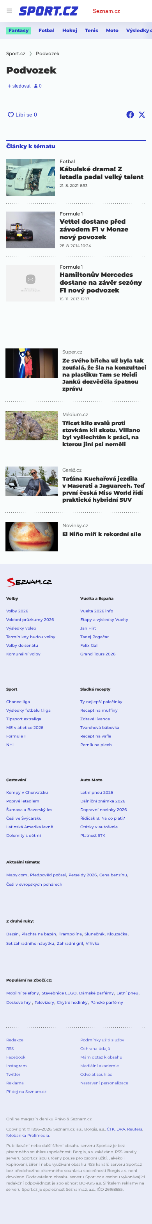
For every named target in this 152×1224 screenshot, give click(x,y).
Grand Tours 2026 (97, 654)
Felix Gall (89, 645)
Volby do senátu (22, 645)
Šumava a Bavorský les (29, 809)
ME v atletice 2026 (24, 727)
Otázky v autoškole (99, 826)
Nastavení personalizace (104, 1083)
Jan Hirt (88, 628)
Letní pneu (127, 993)
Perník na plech (96, 744)
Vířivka (92, 943)
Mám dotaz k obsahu (101, 1057)
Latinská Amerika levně (29, 826)
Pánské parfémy (106, 1002)
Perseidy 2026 (83, 875)
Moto (112, 30)
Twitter (13, 1074)
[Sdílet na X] (142, 114)
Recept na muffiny (99, 710)
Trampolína (70, 934)
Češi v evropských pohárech (34, 884)
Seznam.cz (106, 11)
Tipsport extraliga (23, 718)
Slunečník (94, 934)
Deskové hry (19, 1002)
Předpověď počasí (48, 875)
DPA (121, 1129)
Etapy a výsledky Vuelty (104, 619)
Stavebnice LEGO (59, 993)
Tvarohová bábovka (99, 727)
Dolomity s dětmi (23, 835)
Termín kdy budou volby (30, 636)
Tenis (91, 30)
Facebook (15, 1057)
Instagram (16, 1065)
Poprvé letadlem (22, 801)
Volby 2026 (17, 611)
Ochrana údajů (95, 1048)
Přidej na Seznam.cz (26, 1091)
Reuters (134, 1129)
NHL (10, 744)
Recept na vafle (95, 736)
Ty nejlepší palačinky (101, 701)
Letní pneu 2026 (96, 792)
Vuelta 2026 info (96, 611)
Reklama (15, 1083)
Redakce (14, 1040)
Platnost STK (92, 835)
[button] (30, 177)
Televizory (44, 1002)
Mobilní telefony (22, 993)
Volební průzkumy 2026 (30, 619)
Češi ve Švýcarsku (24, 818)
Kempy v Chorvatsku (27, 792)
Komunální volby (23, 654)
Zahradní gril (70, 943)
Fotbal (47, 30)
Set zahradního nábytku (30, 943)
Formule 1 (71, 214)
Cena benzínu (113, 875)
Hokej (69, 30)
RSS (10, 1048)
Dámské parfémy (96, 993)
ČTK (111, 1129)
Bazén (12, 934)
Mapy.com (16, 875)
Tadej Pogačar (94, 636)
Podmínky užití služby (102, 1040)
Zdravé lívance (95, 718)
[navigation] (9, 11)
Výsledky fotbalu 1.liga (28, 710)
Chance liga (18, 701)
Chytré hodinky (72, 1002)
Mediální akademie (99, 1065)
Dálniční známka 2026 (102, 801)
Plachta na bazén (38, 934)
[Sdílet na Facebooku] (130, 114)
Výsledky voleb (21, 628)
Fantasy (18, 30)
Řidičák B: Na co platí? (102, 818)
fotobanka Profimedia (27, 1135)
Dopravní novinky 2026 (103, 809)
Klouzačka (117, 934)
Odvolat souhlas (96, 1074)
